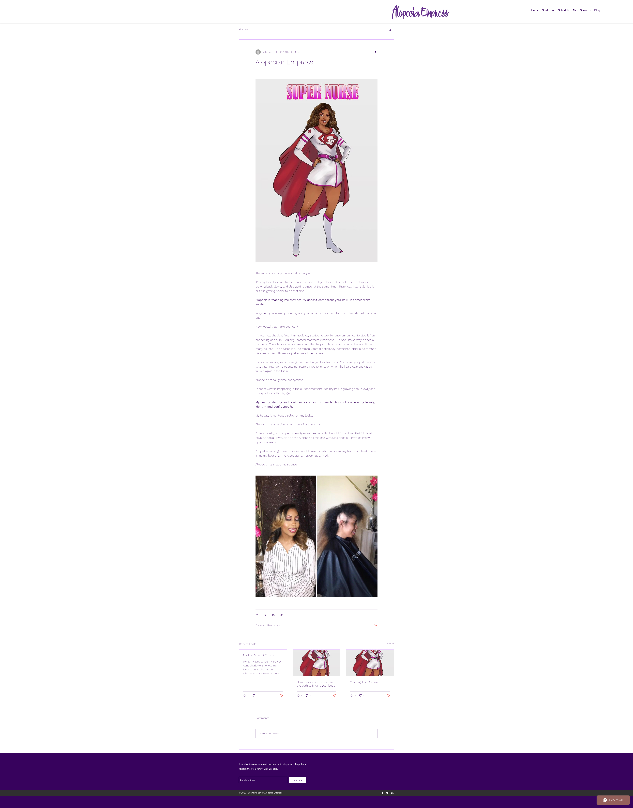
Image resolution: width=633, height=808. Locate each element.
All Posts (243, 29)
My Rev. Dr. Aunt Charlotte (260, 655)
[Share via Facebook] (257, 614)
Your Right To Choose (364, 682)
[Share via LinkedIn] (273, 614)
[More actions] (375, 52)
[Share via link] (281, 614)
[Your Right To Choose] (370, 663)
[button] (389, 29)
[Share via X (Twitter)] (265, 614)
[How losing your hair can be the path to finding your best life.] (316, 663)
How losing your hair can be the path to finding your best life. (315, 683)
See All (390, 643)
